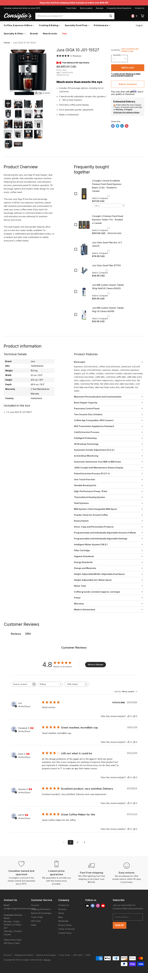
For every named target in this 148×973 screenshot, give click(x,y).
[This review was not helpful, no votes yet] (134, 716)
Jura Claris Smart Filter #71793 (106, 265)
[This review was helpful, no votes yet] (129, 716)
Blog (60, 917)
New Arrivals (50, 33)
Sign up (119, 925)
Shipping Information (41, 909)
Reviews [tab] (16, 634)
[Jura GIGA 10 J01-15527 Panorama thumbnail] (28, 124)
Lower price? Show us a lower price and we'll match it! (126, 75)
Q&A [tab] (28, 633)
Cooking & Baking (49, 25)
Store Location (86, 8)
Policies (47, 960)
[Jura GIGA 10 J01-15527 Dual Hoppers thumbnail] (28, 114)
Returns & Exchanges (41, 913)
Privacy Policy (65, 925)
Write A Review (95, 664)
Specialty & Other (14, 33)
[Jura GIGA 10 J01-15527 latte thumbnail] (18, 134)
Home (7, 42)
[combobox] (71, 16)
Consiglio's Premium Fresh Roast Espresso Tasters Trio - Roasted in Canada (107, 219)
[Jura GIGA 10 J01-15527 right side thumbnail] (38, 103)
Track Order (71, 8)
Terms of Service (66, 929)
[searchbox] (21, 684)
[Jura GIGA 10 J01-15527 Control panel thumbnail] (18, 103)
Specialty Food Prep (76, 25)
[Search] (110, 16)
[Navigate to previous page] (63, 842)
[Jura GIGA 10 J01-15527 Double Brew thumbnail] (38, 124)
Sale (64, 33)
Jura (64, 70)
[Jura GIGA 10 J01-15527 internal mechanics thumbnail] (18, 124)
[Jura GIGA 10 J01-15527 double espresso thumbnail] (8, 144)
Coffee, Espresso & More (18, 25)
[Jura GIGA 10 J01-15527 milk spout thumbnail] (38, 134)
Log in (139, 25)
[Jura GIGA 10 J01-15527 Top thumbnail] (8, 114)
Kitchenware (101, 25)
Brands (34, 33)
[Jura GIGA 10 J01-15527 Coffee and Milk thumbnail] (8, 134)
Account (35, 905)
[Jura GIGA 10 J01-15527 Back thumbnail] (18, 114)
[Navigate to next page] (84, 842)
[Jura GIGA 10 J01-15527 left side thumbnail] (28, 103)
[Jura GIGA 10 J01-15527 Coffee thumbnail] (8, 124)
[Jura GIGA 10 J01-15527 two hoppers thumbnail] (38, 114)
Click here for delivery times (126, 112)
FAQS (33, 925)
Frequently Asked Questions (119, 8)
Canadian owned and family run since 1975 (22, 8)
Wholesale (63, 921)
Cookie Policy (65, 933)
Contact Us (139, 8)
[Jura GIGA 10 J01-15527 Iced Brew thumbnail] (28, 134)
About (61, 913)
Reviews (99, 8)
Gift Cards (36, 921)
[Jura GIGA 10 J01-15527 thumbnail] (8, 103)
